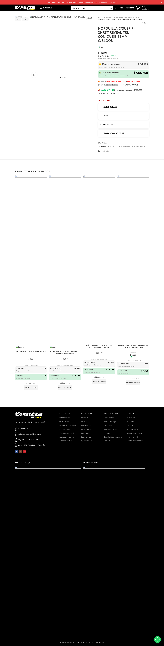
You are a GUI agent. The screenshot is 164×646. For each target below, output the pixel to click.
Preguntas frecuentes (66, 437)
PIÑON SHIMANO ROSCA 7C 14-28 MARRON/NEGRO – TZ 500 (99, 346)
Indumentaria (86, 429)
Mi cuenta (130, 421)
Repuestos (85, 433)
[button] (18, 19)
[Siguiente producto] (147, 22)
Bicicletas (84, 418)
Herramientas (86, 425)
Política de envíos (64, 429)
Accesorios (85, 421)
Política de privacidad (66, 433)
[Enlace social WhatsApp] (108, 151)
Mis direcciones (132, 429)
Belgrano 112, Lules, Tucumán (29, 439)
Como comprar (109, 418)
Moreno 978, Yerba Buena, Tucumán (31, 445)
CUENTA (130, 413)
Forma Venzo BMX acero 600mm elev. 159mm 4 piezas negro (65, 352)
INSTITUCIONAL (65, 413)
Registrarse (131, 418)
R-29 (136, 17)
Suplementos (86, 437)
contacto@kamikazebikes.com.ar (30, 434)
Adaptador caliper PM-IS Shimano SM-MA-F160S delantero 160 (133, 346)
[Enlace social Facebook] (16, 451)
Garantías (107, 433)
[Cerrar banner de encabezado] (161, 2)
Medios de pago (110, 421)
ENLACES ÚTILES (111, 413)
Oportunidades (86, 441)
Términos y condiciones (67, 425)
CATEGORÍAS (86, 413)
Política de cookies (65, 441)
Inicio (99, 17)
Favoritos (130, 425)
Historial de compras (134, 433)
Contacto (107, 441)
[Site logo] (25, 8)
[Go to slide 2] (62, 77)
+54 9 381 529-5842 (25, 428)
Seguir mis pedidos (133, 437)
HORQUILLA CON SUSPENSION (122, 17)
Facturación (108, 425)
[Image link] (48, 551)
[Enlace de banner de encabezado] (82, 2)
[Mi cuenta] (116, 8)
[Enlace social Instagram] (20, 451)
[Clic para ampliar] (34, 75)
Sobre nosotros (64, 418)
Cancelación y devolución (113, 437)
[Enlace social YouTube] (24, 451)
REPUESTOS (107, 17)
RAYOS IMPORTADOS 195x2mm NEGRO (31, 351)
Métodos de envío (110, 429)
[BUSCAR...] (110, 8)
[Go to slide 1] (60, 77)
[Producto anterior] (142, 22)
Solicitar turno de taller (135, 441)
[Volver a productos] (145, 22)
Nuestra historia (64, 421)
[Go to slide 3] (64, 77)
